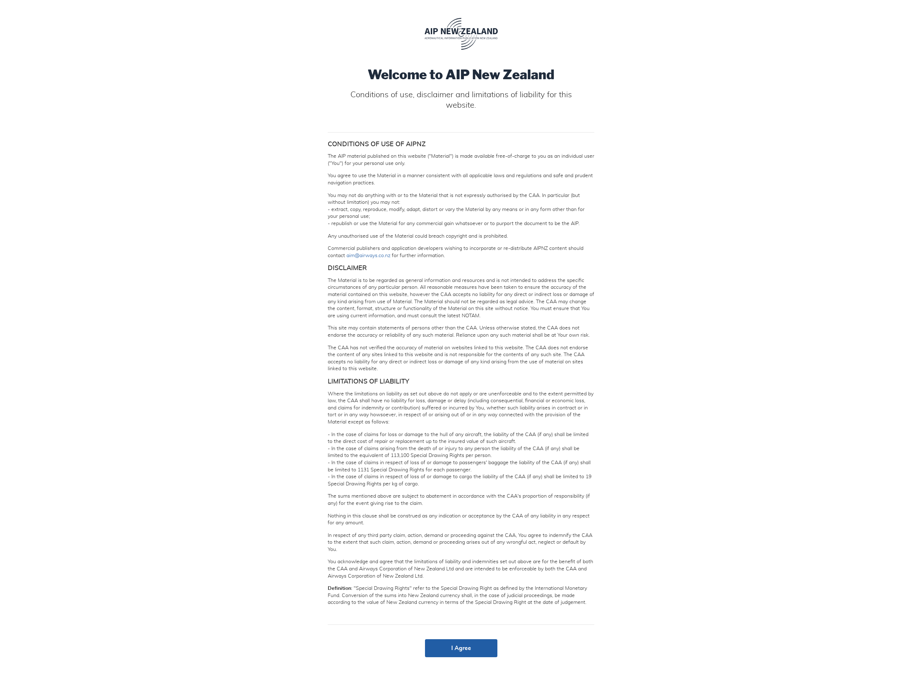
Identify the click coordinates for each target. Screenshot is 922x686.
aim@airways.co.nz (368, 255)
